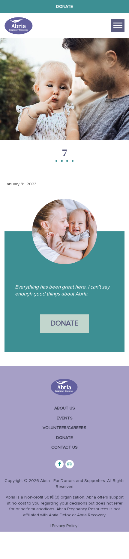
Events (65, 418)
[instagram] (69, 464)
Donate (64, 6)
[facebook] (59, 464)
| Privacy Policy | (65, 525)
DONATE (64, 323)
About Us (64, 408)
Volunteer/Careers (64, 427)
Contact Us (64, 447)
